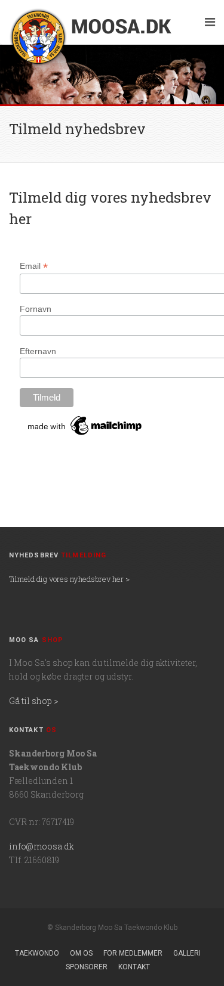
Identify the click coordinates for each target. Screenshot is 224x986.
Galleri (187, 953)
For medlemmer (132, 953)
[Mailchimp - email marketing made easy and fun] (85, 425)
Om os (81, 953)
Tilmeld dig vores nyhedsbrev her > (69, 578)
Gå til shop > (34, 700)
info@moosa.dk (41, 846)
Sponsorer (87, 967)
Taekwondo (37, 953)
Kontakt (134, 967)
